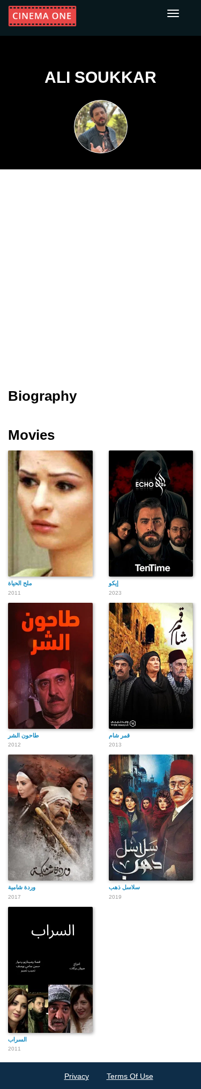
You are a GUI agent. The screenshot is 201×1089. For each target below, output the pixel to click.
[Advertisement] (100, 272)
